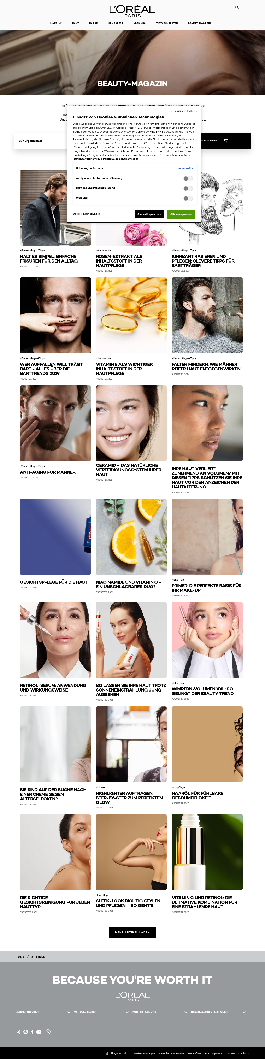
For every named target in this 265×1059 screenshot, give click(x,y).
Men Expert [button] (115, 23)
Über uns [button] (140, 23)
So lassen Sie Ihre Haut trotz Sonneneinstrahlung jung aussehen (131, 689)
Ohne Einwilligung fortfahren (182, 111)
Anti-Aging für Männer (47, 471)
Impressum (217, 1053)
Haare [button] (93, 23)
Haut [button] (75, 23)
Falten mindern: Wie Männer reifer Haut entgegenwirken (206, 366)
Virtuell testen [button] (167, 23)
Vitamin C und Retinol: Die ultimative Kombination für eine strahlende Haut (204, 902)
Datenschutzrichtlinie (88, 158)
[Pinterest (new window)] (25, 1032)
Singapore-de (119, 1053)
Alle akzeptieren (181, 214)
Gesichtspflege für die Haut (54, 581)
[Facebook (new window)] (32, 1032)
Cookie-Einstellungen (144, 1053)
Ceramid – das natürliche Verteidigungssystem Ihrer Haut (128, 469)
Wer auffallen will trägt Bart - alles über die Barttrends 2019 (51, 368)
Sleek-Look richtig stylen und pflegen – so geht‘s (128, 903)
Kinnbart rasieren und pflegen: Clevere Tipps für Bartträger (203, 260)
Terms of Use (194, 1053)
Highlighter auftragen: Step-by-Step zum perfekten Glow (129, 797)
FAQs (206, 1053)
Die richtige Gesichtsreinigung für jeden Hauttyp (55, 902)
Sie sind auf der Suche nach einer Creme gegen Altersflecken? (53, 794)
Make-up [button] (56, 23)
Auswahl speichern (149, 214)
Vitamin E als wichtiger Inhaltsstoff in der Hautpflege (124, 368)
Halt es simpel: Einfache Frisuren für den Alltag (49, 258)
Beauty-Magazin (199, 23)
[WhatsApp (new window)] (48, 1032)
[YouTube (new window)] (38, 1032)
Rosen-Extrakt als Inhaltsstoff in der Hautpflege (119, 260)
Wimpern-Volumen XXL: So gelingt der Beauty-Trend (203, 691)
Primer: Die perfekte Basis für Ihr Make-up (206, 587)
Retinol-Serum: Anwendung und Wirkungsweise (53, 687)
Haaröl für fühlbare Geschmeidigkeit (197, 795)
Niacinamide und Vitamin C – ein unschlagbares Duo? (128, 584)
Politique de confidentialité (120, 158)
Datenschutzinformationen (171, 1053)
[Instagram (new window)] (18, 1032)
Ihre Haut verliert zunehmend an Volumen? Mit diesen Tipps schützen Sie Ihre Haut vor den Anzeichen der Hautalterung (207, 477)
